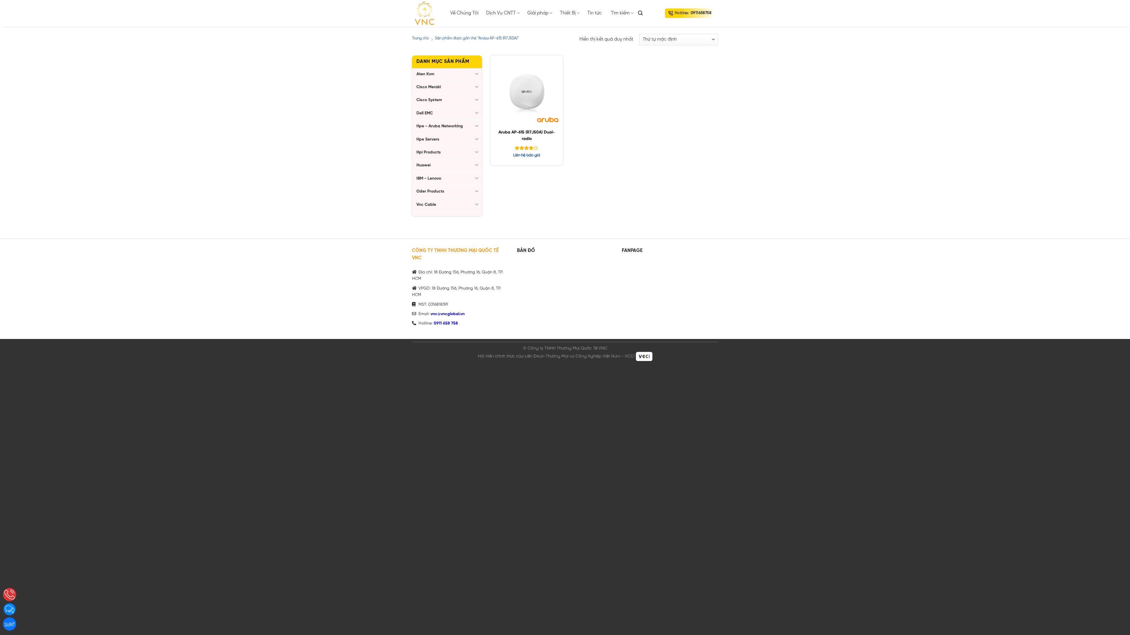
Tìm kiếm (620, 13)
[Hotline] (9, 594)
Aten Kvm (425, 74)
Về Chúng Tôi (464, 13)
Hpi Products (428, 152)
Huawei (423, 165)
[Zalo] (9, 624)
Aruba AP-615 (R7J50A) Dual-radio (526, 135)
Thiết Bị (568, 13)
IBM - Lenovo (428, 178)
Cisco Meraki (428, 87)
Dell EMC (424, 113)
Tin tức (594, 13)
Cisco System (429, 100)
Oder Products (430, 191)
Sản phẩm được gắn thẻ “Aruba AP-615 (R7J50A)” (477, 38)
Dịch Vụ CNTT (501, 13)
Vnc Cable (426, 205)
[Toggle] (476, 73)
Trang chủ (420, 38)
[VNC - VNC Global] (426, 13)
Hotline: (693, 13)
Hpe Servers (427, 139)
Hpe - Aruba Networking (439, 126)
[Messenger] (9, 609)
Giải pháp (538, 13)
